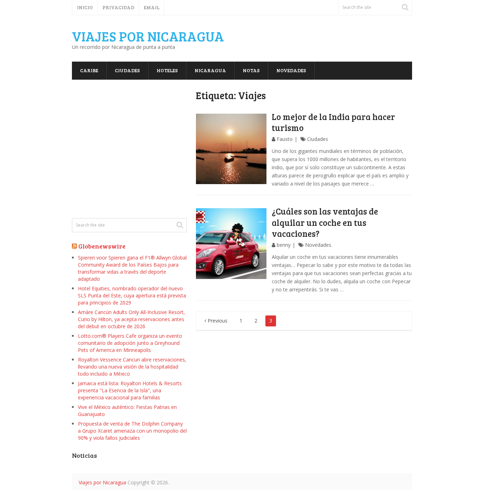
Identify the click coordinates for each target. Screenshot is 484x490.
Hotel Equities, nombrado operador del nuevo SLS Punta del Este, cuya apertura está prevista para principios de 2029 (132, 295)
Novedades (291, 70)
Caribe (89, 70)
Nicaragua (210, 70)
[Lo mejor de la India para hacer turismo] (231, 149)
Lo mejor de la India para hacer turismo (333, 122)
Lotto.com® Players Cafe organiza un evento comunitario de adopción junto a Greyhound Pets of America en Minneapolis (130, 342)
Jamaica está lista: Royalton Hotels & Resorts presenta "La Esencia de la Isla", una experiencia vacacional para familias (130, 390)
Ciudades (127, 70)
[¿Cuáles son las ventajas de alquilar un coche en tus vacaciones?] (231, 243)
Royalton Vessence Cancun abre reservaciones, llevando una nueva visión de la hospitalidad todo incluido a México (132, 366)
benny (284, 244)
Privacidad (118, 7)
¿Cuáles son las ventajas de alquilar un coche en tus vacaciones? (325, 222)
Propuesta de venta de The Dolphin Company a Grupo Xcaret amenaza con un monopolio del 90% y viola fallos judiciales (132, 430)
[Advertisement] (129, 149)
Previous (216, 320)
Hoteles (167, 70)
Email (151, 7)
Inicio (85, 7)
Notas (251, 70)
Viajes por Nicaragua (148, 36)
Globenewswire (101, 246)
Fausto (285, 139)
